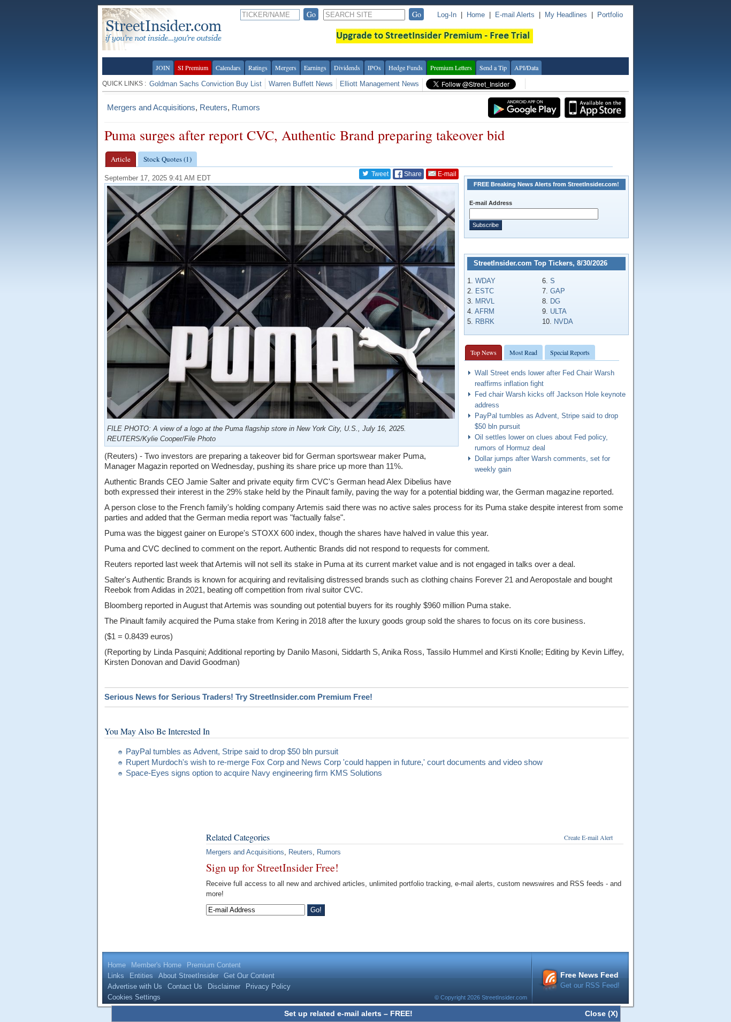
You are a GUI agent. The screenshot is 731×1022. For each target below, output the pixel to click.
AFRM (484, 311)
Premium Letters (451, 67)
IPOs (374, 67)
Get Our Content (249, 976)
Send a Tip (493, 67)
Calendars (228, 67)
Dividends (347, 67)
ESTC (484, 291)
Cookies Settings (134, 997)
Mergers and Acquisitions (151, 107)
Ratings (258, 67)
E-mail (446, 174)
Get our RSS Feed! (590, 980)
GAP (557, 291)
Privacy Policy (268, 986)
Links (116, 976)
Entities (141, 976)
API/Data (526, 67)
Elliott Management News (379, 84)
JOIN (163, 67)
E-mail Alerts (515, 15)
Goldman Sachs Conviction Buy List (205, 84)
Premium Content (214, 965)
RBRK (484, 321)
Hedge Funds (406, 67)
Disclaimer (224, 986)
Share (412, 174)
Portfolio (610, 15)
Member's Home (156, 965)
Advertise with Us (135, 986)
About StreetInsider (188, 976)
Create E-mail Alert (588, 837)
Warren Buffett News (301, 84)
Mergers (285, 67)
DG (555, 301)
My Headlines (566, 15)
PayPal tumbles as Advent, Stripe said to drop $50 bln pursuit (232, 751)
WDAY (485, 281)
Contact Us (184, 986)
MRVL (484, 301)
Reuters (213, 107)
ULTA (558, 311)
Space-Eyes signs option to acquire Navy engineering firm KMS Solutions (254, 772)
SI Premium (193, 67)
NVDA (563, 321)
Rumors (246, 107)
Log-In (446, 15)
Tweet (379, 174)
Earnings (315, 67)
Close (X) (601, 1013)
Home (476, 15)
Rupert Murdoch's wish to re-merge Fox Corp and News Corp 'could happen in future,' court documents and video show (334, 762)
